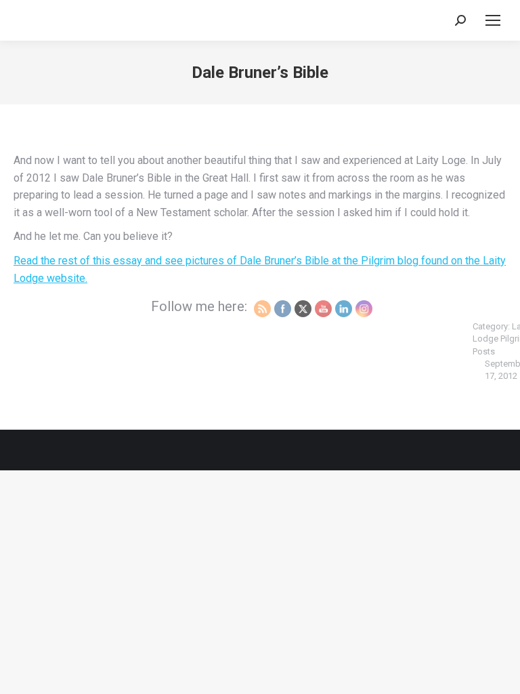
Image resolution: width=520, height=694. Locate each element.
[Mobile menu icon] (492, 20)
